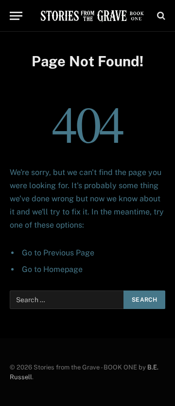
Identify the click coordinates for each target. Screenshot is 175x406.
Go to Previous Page (58, 252)
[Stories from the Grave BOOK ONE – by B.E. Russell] (92, 16)
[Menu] (16, 16)
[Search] (160, 16)
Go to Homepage (52, 269)
